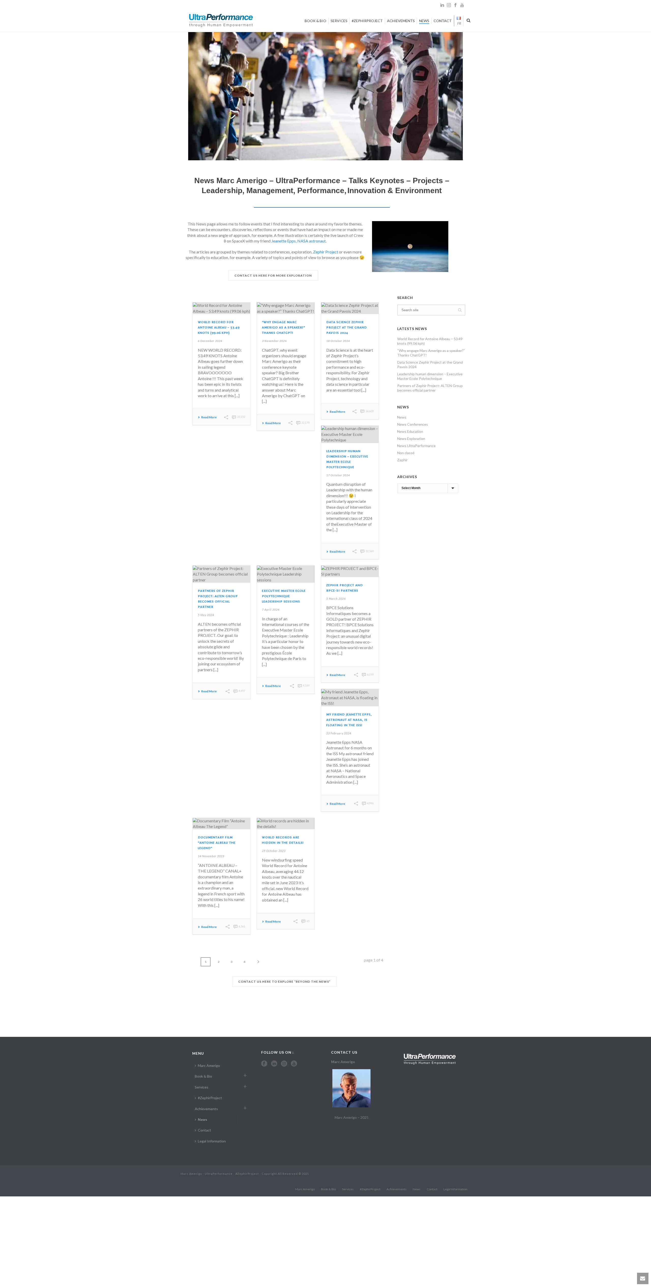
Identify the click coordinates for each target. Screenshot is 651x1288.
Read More (209, 417)
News (424, 21)
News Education (410, 431)
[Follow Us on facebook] (264, 1064)
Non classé (406, 453)
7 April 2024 (270, 609)
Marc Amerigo (209, 1065)
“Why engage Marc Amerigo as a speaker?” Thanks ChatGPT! (283, 327)
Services (339, 21)
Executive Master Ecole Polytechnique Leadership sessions (284, 596)
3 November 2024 (274, 340)
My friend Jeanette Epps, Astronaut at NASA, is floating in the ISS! (349, 720)
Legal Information (212, 1141)
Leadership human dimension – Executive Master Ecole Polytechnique (430, 376)
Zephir (402, 460)
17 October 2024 (338, 475)
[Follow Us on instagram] (284, 1064)
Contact (443, 21)
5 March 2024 (336, 598)
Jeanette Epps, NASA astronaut (298, 240)
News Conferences (412, 424)
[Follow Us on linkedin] (274, 1064)
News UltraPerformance (416, 445)
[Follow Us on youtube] (294, 1064)
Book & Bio (315, 21)
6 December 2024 (210, 340)
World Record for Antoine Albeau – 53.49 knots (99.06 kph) (219, 327)
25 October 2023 (274, 850)
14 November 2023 (211, 856)
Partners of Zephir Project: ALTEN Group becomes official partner (430, 387)
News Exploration (411, 438)
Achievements (401, 21)
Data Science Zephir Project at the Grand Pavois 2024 (346, 327)
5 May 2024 (206, 615)
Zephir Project (325, 251)
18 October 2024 (338, 340)
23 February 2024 (338, 733)
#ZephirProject (367, 21)
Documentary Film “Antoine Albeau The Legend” (216, 843)
